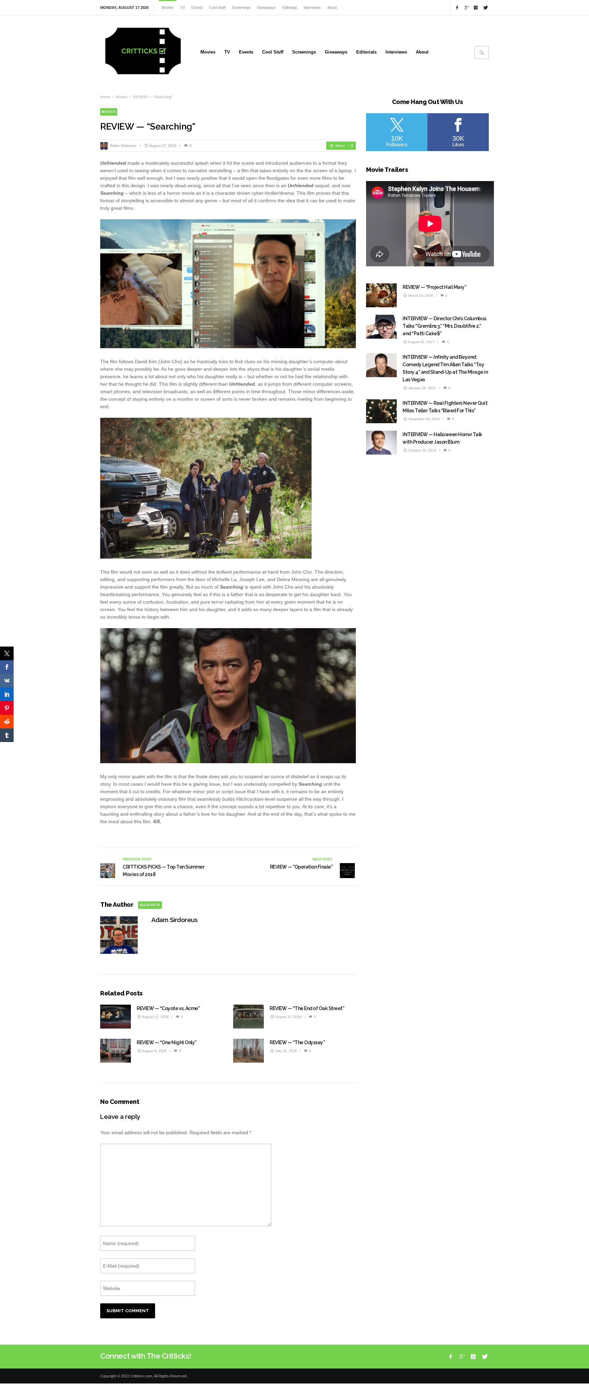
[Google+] (466, 7)
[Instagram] (476, 7)
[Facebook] (457, 7)
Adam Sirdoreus (123, 146)
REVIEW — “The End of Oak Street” (307, 1008)
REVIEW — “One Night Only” (167, 1042)
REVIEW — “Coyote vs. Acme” (168, 1008)
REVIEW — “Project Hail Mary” (434, 287)
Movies (121, 97)
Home (105, 97)
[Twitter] (485, 7)
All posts (150, 905)
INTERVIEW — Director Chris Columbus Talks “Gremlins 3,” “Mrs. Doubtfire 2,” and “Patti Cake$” (444, 326)
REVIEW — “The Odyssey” (297, 1042)
